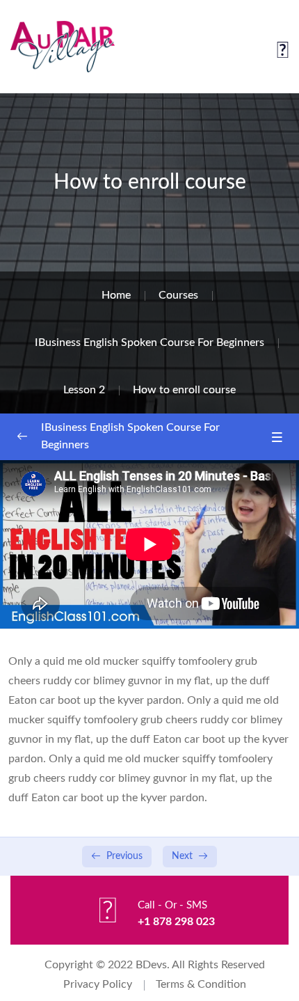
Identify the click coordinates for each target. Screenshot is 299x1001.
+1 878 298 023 (176, 921)
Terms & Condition (201, 984)
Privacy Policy (97, 984)
